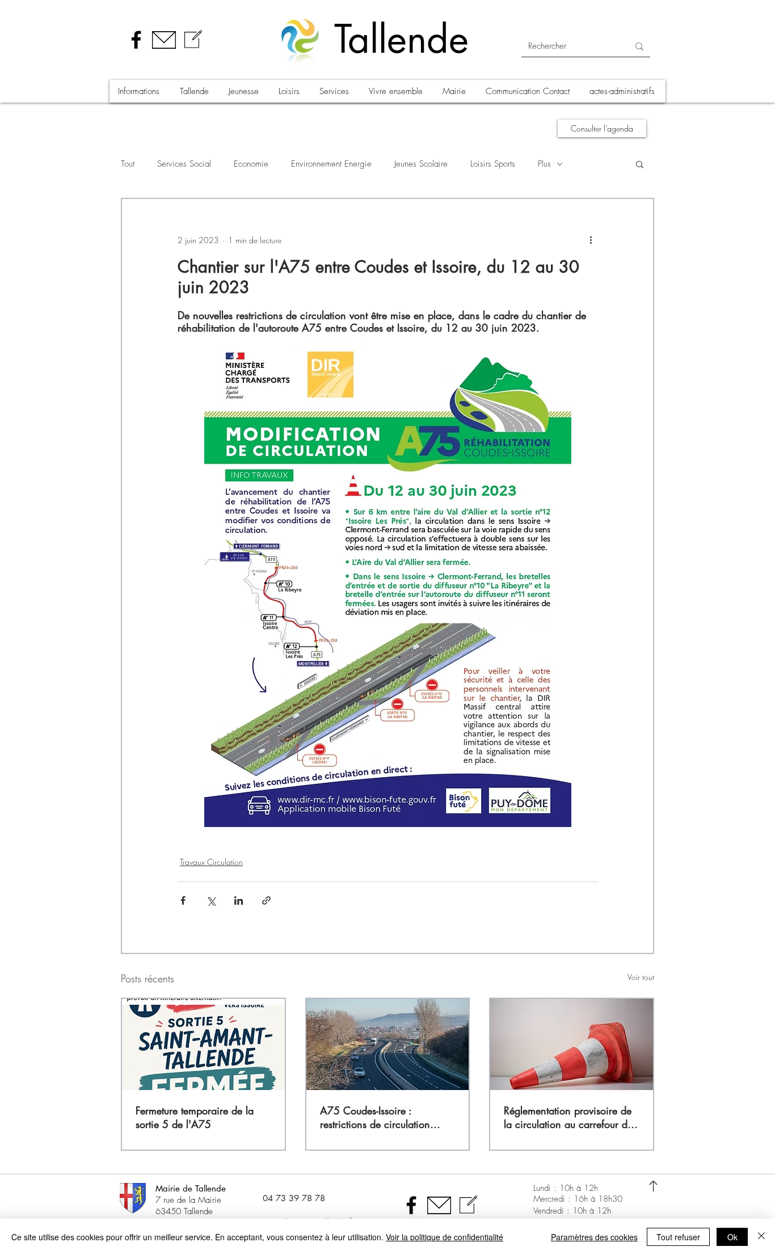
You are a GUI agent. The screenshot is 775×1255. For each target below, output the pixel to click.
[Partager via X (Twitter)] (210, 900)
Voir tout (640, 977)
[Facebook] (136, 40)
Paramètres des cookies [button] (594, 1237)
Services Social (184, 164)
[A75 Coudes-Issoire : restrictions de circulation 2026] (387, 1044)
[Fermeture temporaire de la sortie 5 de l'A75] (203, 1044)
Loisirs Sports (492, 164)
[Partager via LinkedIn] (238, 900)
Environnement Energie (331, 164)
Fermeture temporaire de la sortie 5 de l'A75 (195, 1117)
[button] (140, 91)
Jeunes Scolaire (421, 164)
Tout (127, 164)
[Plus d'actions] (590, 240)
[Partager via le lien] (266, 900)
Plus (544, 164)
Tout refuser (678, 1237)
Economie (251, 164)
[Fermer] (761, 1237)
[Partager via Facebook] (183, 900)
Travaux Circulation (211, 862)
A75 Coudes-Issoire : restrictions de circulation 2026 (375, 1117)
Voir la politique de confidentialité (444, 1237)
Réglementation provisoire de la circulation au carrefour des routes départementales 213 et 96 (570, 1117)
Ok (732, 1237)
